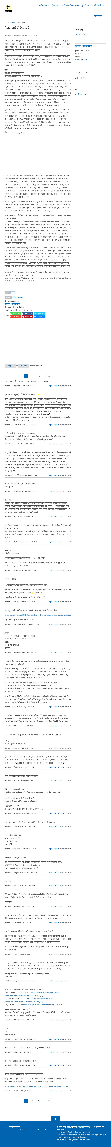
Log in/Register (81, 34)
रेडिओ (14, 297)
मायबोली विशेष (97, 5)
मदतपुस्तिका (98, 16)
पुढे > (39, 376)
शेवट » (49, 376)
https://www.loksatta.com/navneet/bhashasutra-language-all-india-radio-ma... (37, 1086)
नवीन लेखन (43, 5)
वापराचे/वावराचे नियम (64, 1132)
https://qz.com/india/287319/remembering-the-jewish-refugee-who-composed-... (38, 615)
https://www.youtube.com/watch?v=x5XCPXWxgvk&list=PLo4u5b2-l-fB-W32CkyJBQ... (32, 994)
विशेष (21, 1129)
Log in (10, 365)
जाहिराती (29, 1129)
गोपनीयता (75, 1132)
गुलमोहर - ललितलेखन (12, 304)
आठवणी (20, 297)
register (24, 365)
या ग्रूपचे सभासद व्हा (81, 59)
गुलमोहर (85, 5)
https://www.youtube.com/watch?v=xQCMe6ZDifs (41, 1004)
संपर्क (90, 1132)
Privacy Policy (73, 1139)
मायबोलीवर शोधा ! (81, 94)
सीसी (44, 1129)
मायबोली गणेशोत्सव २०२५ (70, 5)
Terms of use (62, 1139)
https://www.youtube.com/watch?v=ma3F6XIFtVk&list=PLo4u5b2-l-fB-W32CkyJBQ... (30, 1000)
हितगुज (54, 5)
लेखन (12, 293)
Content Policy (84, 1139)
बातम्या (37, 1129)
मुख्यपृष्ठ (13, 22)
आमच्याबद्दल (83, 1132)
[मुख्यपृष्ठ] (8, 8)
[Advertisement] (38, 342)
